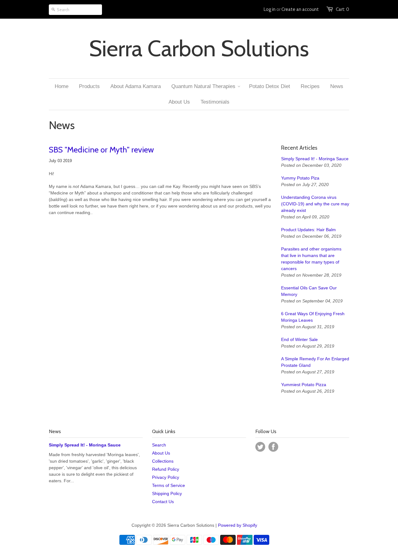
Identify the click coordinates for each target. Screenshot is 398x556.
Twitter (260, 447)
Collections (163, 461)
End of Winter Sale (299, 339)
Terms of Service (168, 485)
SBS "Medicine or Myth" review (101, 150)
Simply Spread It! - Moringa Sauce (315, 158)
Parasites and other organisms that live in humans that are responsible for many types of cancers (311, 258)
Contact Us (163, 501)
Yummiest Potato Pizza (303, 384)
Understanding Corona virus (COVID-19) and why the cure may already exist (315, 204)
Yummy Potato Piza (300, 177)
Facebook (273, 447)
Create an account (300, 9)
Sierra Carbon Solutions (199, 48)
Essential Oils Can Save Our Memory (309, 291)
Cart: (342, 9)
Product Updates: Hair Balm (308, 229)
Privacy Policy (165, 477)
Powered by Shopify (237, 525)
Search (159, 444)
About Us (161, 453)
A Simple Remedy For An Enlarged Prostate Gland (315, 362)
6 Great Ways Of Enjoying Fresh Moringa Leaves (313, 317)
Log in (269, 9)
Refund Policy (165, 469)
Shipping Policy (167, 493)
